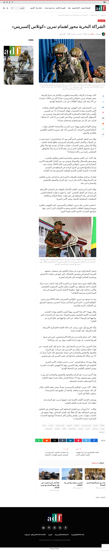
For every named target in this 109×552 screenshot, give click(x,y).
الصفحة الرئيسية (85, 8)
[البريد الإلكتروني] (103, 118)
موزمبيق (101, 432)
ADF (92, 34)
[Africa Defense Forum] (100, 8)
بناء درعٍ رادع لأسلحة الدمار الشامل (95, 484)
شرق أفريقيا (72, 428)
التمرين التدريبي (86, 425)
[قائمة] (104, 2)
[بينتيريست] (103, 112)
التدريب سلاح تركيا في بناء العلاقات (73, 484)
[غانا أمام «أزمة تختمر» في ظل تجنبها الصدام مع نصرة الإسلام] (49, 474)
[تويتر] (103, 102)
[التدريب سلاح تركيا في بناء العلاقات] (72, 474)
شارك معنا (39, 8)
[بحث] (4, 8)
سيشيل (81, 428)
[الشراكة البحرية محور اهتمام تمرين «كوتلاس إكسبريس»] (72, 61)
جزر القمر (95, 428)
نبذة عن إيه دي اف (50, 8)
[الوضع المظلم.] (7, 8)
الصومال (69, 425)
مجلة (69, 8)
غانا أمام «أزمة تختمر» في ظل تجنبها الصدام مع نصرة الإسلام (50, 485)
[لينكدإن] (103, 107)
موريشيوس (48, 428)
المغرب (51, 425)
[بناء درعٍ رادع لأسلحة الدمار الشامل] (95, 474)
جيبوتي (88, 428)
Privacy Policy (54, 548)
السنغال (76, 425)
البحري (96, 425)
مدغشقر (57, 428)
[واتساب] (103, 129)
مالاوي (64, 428)
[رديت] (103, 123)
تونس (102, 428)
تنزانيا (44, 425)
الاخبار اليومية (76, 8)
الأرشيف (32, 8)
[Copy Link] (103, 134)
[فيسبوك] (103, 96)
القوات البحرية (60, 425)
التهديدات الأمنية (60, 8)
